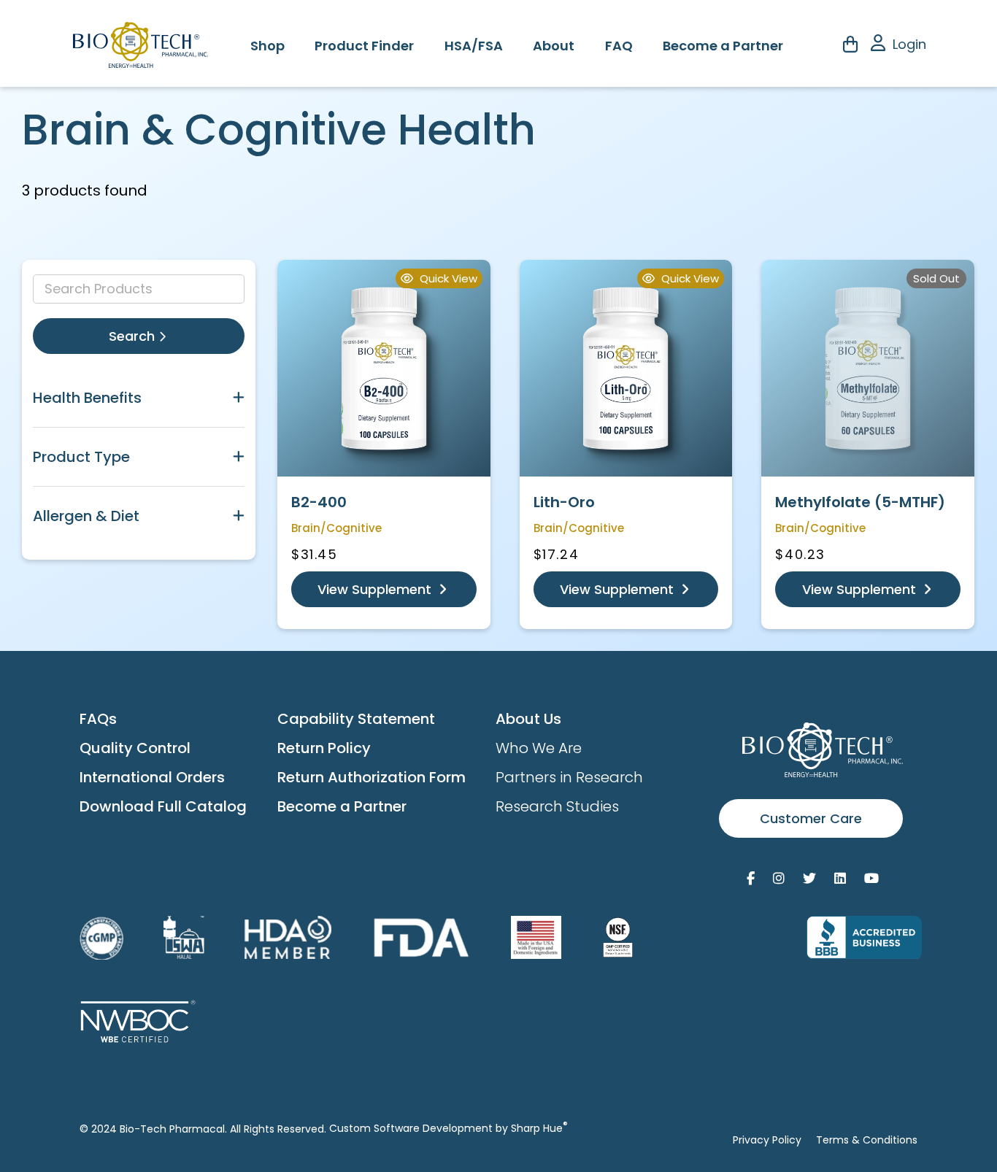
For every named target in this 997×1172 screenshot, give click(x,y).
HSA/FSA (473, 45)
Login (909, 44)
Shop (267, 45)
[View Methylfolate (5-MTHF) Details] (867, 368)
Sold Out (936, 278)
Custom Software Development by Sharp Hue (448, 1128)
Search (133, 336)
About (553, 45)
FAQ (619, 45)
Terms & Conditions (866, 1140)
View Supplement (376, 589)
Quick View (447, 278)
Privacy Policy (767, 1140)
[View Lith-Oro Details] (626, 368)
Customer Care (811, 818)
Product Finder (364, 45)
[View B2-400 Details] (383, 368)
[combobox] (139, 289)
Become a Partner (723, 45)
